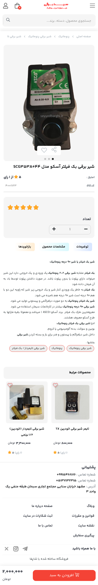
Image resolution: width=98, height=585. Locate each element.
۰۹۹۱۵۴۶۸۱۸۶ (66, 474)
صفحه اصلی (83, 36)
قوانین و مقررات (83, 516)
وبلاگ (90, 506)
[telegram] (25, 549)
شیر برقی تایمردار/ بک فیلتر (28, 348)
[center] (8, 20)
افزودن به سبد (62, 575)
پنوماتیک (63, 36)
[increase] (54, 229)
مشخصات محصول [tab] (53, 246)
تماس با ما (45, 525)
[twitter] (6, 549)
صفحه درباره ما (42, 506)
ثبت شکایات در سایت (38, 516)
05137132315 (66, 480)
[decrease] (86, 229)
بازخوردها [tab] (25, 246)
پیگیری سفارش (83, 535)
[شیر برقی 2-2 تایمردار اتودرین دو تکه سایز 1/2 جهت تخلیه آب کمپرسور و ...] (27, 402)
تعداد (87, 219)
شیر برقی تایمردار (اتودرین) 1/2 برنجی (27, 432)
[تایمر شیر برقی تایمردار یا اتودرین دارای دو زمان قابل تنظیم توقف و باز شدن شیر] (72, 402)
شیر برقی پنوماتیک (39, 36)
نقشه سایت (86, 525)
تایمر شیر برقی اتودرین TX (72, 429)
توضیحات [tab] (82, 246)
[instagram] (16, 549)
